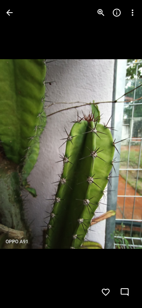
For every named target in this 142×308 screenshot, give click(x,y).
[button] (120, 154)
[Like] (105, 292)
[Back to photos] (9, 12)
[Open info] (117, 13)
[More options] (132, 13)
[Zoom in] (101, 13)
